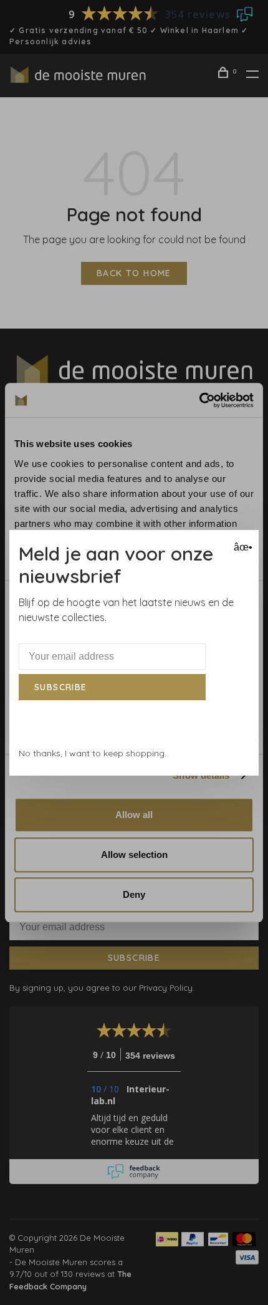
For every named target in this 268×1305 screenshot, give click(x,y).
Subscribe (60, 687)
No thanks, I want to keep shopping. (92, 753)
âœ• (241, 547)
